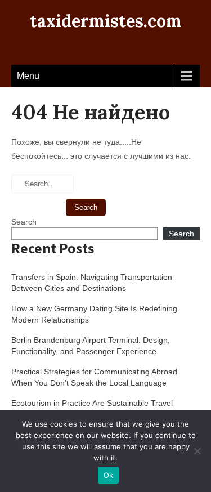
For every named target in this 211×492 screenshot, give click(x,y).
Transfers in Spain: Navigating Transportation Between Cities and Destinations (91, 282)
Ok (109, 475)
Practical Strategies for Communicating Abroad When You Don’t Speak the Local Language (94, 377)
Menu (28, 75)
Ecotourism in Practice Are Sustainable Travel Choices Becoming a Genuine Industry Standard (97, 409)
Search (24, 221)
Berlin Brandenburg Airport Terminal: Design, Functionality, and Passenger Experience (90, 346)
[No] (197, 451)
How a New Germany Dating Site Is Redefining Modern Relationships (94, 314)
